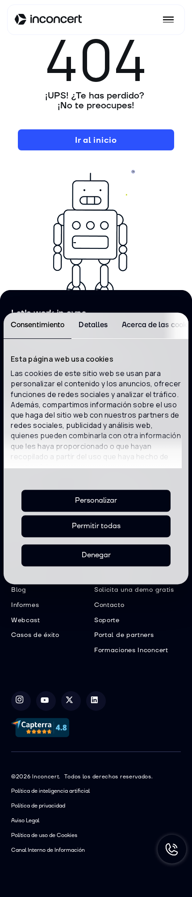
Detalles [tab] (93, 324)
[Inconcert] (48, 20)
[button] (168, 20)
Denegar (96, 555)
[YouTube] (46, 701)
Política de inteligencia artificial (50, 791)
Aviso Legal (25, 820)
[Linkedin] (96, 701)
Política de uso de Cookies (44, 835)
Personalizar (96, 500)
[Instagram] (21, 701)
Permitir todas (96, 525)
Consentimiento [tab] (37, 324)
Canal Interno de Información (48, 850)
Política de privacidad (38, 806)
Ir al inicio (96, 140)
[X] (71, 701)
